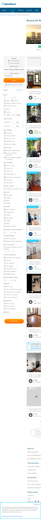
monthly (16, 100)
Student (8, 215)
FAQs (29, 499)
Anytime (8, 112)
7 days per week (10, 135)
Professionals (10, 212)
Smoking (8, 260)
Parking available (10, 271)
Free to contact (10, 306)
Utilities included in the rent (13, 103)
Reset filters (19, 90)
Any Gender (9, 218)
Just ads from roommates (13, 292)
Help (36, 10)
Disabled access (10, 274)
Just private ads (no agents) (14, 289)
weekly (8, 100)
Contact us (30, 495)
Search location (14, 66)
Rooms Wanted (14, 63)
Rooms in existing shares (13, 150)
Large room (9, 168)
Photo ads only (10, 303)
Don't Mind (9, 195)
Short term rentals (11, 144)
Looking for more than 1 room (14, 189)
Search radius (14, 73)
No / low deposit (10, 309)
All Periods (9, 133)
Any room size (10, 165)
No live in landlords (11, 297)
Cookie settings (32, 473)
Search (4, 10)
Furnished (9, 180)
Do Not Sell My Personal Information (12, 516)
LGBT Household (11, 238)
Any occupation (10, 209)
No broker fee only (11, 106)
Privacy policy (31, 470)
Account (29, 10)
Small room (9, 171)
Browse (12, 10)
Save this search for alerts (15, 84)
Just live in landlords (12, 294)
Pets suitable (9, 266)
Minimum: (7, 122)
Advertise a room (32, 481)
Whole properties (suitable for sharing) (13, 158)
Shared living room (11, 269)
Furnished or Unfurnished (13, 177)
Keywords (6, 312)
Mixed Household (11, 226)
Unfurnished (9, 182)
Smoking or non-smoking (13, 257)
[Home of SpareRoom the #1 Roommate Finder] (9, 4)
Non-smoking (10, 263)
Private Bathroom (11, 174)
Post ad (20, 10)
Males (7, 200)
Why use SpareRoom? (34, 455)
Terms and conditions (34, 466)
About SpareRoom (33, 452)
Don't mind (9, 286)
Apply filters (14, 321)
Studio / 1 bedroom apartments (11, 154)
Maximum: (7, 126)
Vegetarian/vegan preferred (13, 241)
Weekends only (10, 141)
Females (8, 198)
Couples (8, 203)
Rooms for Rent (14, 61)
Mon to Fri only (10, 138)
